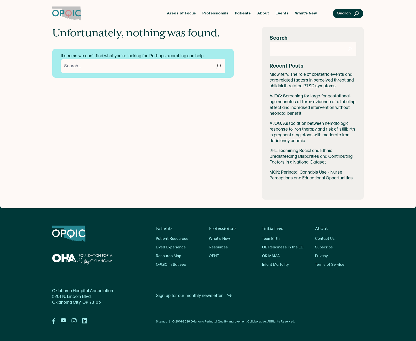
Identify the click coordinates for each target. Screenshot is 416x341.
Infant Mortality (275, 264)
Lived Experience (171, 247)
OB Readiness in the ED (283, 247)
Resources (218, 247)
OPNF (214, 256)
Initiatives (272, 228)
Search (279, 38)
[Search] (350, 49)
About (263, 13)
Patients (243, 13)
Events (282, 13)
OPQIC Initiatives (171, 264)
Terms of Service (329, 264)
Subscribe (324, 247)
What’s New (306, 13)
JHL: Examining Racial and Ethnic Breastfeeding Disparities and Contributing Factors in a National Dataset (311, 156)
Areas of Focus (181, 13)
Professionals (215, 13)
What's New (219, 238)
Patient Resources (172, 238)
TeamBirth (271, 238)
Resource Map (168, 256)
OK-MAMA (271, 256)
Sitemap (161, 321)
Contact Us (325, 238)
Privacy (321, 256)
